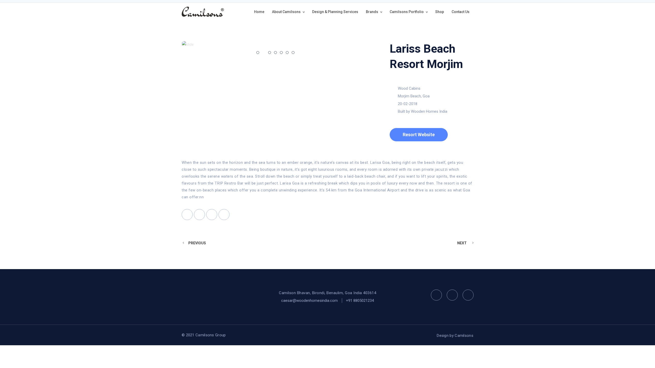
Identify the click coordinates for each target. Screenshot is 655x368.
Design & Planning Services (335, 12)
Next (462, 243)
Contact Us (461, 12)
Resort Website (419, 134)
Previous (197, 243)
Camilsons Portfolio (407, 12)
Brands (372, 12)
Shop (439, 12)
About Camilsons (286, 12)
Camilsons (464, 335)
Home (259, 12)
